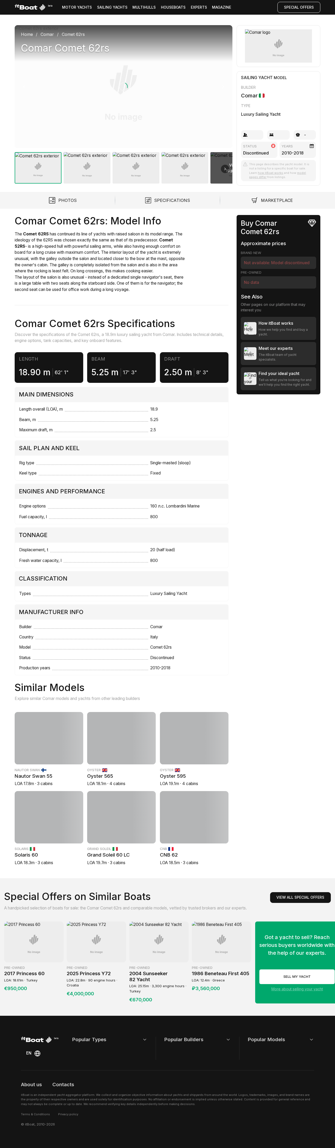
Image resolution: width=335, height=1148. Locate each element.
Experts (199, 7)
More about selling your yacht (297, 989)
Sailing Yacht (257, 77)
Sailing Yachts (112, 7)
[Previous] (24, 86)
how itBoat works (270, 173)
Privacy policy (68, 1114)
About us (31, 1084)
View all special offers (300, 897)
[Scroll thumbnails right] (225, 169)
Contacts (63, 1084)
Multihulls (144, 7)
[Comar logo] (278, 46)
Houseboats (173, 7)
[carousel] (123, 102)
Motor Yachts (77, 7)
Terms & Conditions (35, 1114)
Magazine (221, 7)
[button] (123, 86)
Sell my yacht (297, 976)
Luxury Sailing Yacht (261, 114)
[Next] (223, 86)
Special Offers (299, 7)
